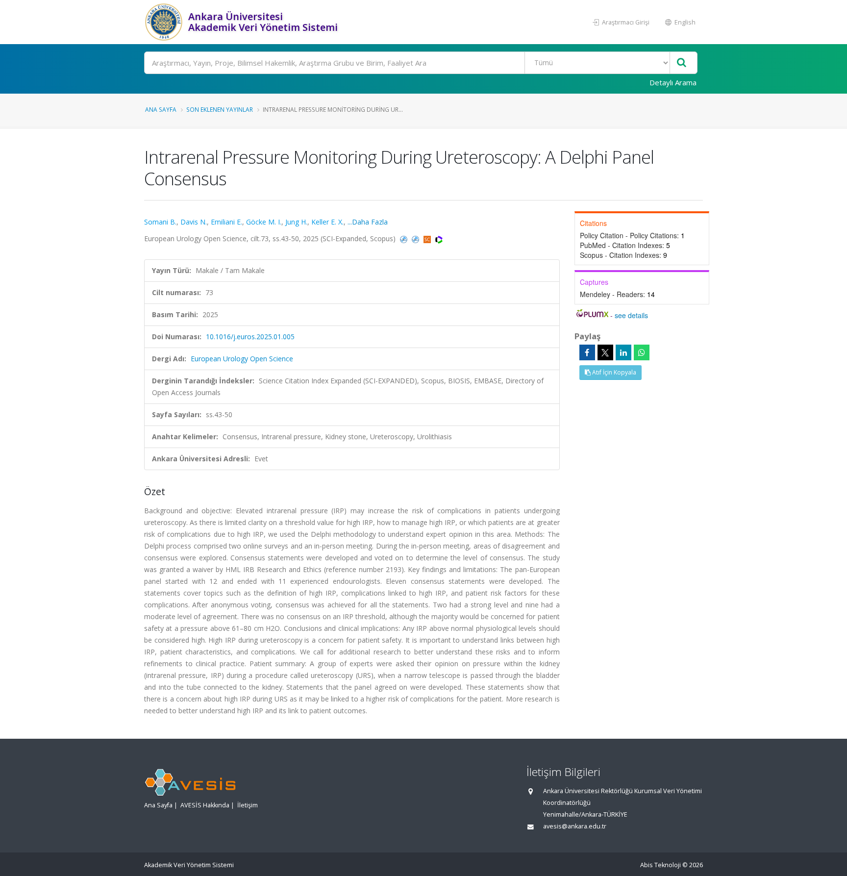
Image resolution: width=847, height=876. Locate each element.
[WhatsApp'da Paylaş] (641, 352)
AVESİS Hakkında (204, 805)
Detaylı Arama (673, 82)
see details (631, 315)
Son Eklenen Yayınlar (219, 109)
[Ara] (682, 63)
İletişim (247, 805)
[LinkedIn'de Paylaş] (623, 352)
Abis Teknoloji (660, 865)
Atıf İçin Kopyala (613, 372)
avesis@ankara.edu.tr (574, 826)
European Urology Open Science (242, 358)
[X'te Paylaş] (605, 352)
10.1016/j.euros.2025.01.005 (250, 336)
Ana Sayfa (160, 109)
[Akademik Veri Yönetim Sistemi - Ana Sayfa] (165, 22)
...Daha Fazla (368, 221)
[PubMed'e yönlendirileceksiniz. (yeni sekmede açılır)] (404, 238)
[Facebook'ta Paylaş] (587, 352)
